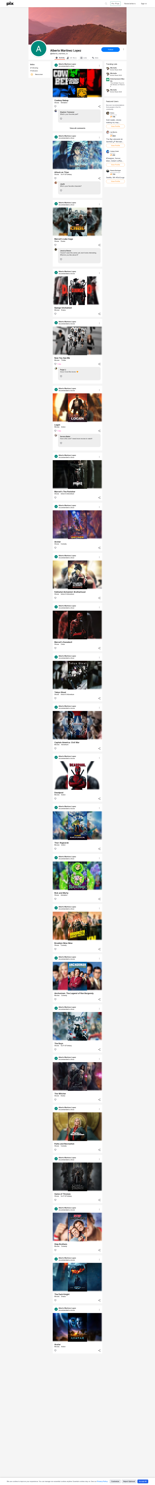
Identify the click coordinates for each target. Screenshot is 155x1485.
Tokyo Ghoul (60, 692)
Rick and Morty (61, 893)
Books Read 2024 (116, 92)
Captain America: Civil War (66, 742)
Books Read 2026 (116, 70)
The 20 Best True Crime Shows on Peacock (117, 84)
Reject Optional (129, 1481)
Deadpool (58, 793)
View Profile (115, 126)
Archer (57, 542)
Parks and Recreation (64, 1144)
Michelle (113, 68)
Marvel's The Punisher (64, 492)
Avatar (57, 1344)
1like (59, 364)
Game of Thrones (62, 1194)
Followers (34, 71)
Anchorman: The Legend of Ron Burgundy (74, 993)
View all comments (77, 128)
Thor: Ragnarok (61, 843)
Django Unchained (63, 308)
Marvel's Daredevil (63, 642)
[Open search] (106, 3)
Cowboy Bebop (61, 100)
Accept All (143, 1481)
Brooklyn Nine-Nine (63, 943)
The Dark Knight (61, 1294)
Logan (57, 425)
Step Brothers (60, 1244)
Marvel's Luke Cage (63, 239)
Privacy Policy (102, 1481)
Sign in (144, 4)
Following (34, 68)
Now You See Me (62, 358)
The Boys (58, 1043)
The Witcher (60, 1094)
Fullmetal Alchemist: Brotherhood (70, 592)
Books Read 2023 (116, 75)
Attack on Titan (61, 172)
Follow (110, 49)
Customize (115, 1481)
